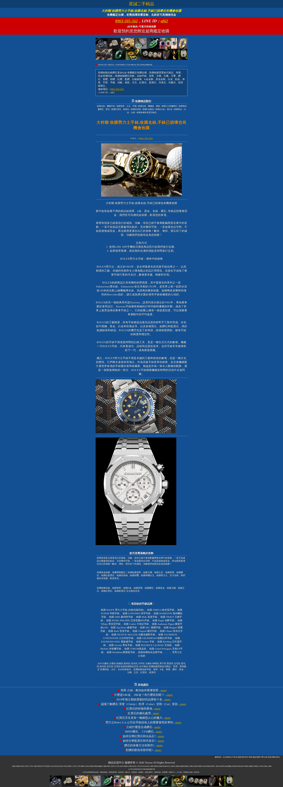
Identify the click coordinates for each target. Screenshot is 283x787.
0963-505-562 (126, 21)
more (164, 690)
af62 (164, 21)
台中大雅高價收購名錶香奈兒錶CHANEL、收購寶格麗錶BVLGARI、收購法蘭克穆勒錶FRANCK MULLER (141, 679)
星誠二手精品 (141, 4)
